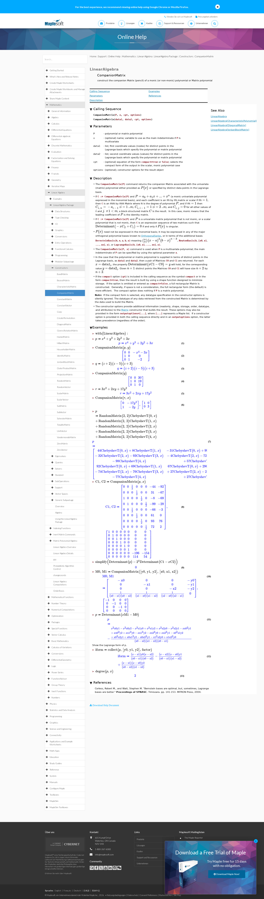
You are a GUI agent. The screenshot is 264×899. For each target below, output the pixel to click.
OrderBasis (58, 590)
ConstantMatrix (64, 299)
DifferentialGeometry (61, 660)
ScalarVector (63, 399)
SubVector (61, 412)
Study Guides (56, 763)
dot (54, 559)
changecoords (59, 575)
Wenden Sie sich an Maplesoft (179, 16)
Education (54, 757)
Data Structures (62, 211)
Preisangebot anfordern (208, 16)
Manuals (54, 782)
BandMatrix (62, 274)
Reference (54, 769)
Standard (59, 475)
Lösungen (141, 845)
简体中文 (96, 890)
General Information (61, 111)
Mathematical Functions (62, 597)
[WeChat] (119, 868)
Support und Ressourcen (147, 857)
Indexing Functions (62, 528)
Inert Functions (58, 691)
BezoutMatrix (63, 280)
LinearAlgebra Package (63, 205)
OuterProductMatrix (66, 368)
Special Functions (59, 628)
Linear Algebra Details (63, 553)
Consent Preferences (148, 895)
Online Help (114, 56)
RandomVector (64, 387)
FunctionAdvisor (59, 678)
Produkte (140, 839)
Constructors (61, 268)
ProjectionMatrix (64, 374)
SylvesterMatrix (64, 418)
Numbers (55, 697)
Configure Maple (57, 788)
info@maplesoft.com (104, 854)
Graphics (59, 230)
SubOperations (62, 481)
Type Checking (61, 217)
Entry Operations (63, 242)
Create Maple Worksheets (62, 83)
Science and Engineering (60, 729)
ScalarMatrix (62, 393)
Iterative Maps (58, 186)
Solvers (58, 468)
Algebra (54, 117)
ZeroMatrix (62, 443)
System (53, 776)
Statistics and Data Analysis (62, 710)
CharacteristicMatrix (66, 286)
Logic (53, 666)
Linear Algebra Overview (64, 547)
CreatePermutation (66, 318)
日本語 (86, 890)
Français (67, 890)
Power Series (57, 672)
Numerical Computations (63, 609)
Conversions (61, 236)
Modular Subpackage (64, 261)
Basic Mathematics (60, 641)
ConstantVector (64, 305)
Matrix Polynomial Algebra (65, 540)
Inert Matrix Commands (64, 534)
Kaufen (140, 851)
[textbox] (144, 187)
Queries (59, 462)
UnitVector (62, 431)
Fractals (55, 173)
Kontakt (94, 832)
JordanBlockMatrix (65, 362)
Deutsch (77, 890)
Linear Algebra (58, 192)
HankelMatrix (63, 337)
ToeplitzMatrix (63, 424)
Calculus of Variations (61, 647)
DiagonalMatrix (64, 324)
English (58, 890)
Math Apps (55, 750)
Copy (59, 311)
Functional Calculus (64, 249)
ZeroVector (62, 450)
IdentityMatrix (63, 355)
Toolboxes (54, 794)
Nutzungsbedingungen (116, 895)
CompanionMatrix (65, 293)
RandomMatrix (64, 380)
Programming (61, 255)
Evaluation (56, 151)
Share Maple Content (59, 98)
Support (58, 487)
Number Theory (58, 603)
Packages (55, 622)
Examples (57, 198)
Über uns (49, 832)
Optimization (57, 616)
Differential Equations (61, 130)
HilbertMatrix (63, 343)
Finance (55, 167)
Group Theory (58, 685)
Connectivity (55, 735)
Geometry (56, 180)
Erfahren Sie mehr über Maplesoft (58, 873)
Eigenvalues (60, 456)
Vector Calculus (58, 634)
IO (56, 224)
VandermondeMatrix (66, 437)
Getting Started (57, 70)
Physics (53, 703)
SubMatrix (61, 406)
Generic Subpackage (64, 500)
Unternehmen (142, 863)
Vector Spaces (61, 493)
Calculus (55, 123)
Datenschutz (132, 895)
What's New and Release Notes (64, 76)
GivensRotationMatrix (67, 330)
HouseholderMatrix (66, 349)
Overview (59, 506)
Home (93, 56)
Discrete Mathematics (61, 145)
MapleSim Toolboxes (59, 807)
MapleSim (54, 801)
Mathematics (56, 104)
